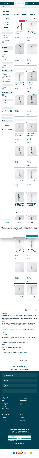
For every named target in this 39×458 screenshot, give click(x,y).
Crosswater (6, 35)
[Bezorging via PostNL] (31, 453)
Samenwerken (22, 420)
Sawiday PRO (22, 417)
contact (29, 351)
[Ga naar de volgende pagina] (36, 310)
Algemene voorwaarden (14, 450)
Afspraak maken (32, 6)
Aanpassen (19, 236)
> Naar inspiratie (4, 422)
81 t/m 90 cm (7, 78)
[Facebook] (18, 443)
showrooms (25, 352)
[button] (15, 21)
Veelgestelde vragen (9, 375)
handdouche (17, 331)
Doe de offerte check (23, 398)
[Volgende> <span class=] (36, 14)
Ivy (5, 42)
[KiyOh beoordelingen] (8, 453)
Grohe (5, 38)
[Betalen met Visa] (11, 453)
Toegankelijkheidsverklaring (31, 450)
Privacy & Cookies (22, 450)
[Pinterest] (21, 443)
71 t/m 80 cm (7, 76)
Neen (5, 67)
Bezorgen (3, 401)
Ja (5, 65)
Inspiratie (12, 6)
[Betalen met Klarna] (25, 453)
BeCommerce (22, 419)
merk (4, 44)
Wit (5, 56)
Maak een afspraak (23, 397)
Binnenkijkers (4, 417)
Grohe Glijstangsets (5, 359)
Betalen (3, 400)
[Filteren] (11, 111)
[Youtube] (20, 443)
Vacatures (21, 416)
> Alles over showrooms (24, 422)
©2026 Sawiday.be (6, 450)
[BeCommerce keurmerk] (28, 453)
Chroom (6, 52)
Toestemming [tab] (6, 222)
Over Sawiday (22, 414)
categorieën (6, 30)
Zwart (5, 57)
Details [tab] (19, 222)
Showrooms (27, 6)
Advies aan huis (22, 401)
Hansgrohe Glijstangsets (24, 359)
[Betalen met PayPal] (22, 453)
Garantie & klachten (5, 404)
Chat (7, 385)
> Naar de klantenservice (6, 408)
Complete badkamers (5, 413)
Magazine (3, 419)
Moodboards (4, 416)
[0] (33, 3)
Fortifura (6, 37)
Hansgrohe (6, 40)
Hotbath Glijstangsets (23, 360)
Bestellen (3, 398)
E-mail (7, 380)
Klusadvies (22, 404)
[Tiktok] (24, 443)
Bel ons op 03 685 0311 (10, 390)
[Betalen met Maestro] (14, 453)
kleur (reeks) (5, 59)
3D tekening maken (23, 400)
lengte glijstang (6, 81)
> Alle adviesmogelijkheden (24, 407)
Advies (16, 6)
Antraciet (6, 51)
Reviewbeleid (4, 406)
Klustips (21, 403)
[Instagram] (23, 443)
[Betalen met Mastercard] (17, 453)
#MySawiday (4, 420)
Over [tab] (32, 222)
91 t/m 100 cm (7, 79)
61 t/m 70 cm (7, 74)
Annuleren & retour (5, 403)
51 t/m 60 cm (7, 73)
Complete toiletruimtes (5, 414)
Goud (5, 54)
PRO (36, 6)
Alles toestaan (31, 236)
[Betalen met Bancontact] (19, 453)
